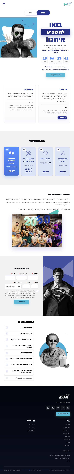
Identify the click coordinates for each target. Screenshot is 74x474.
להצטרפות (67, 445)
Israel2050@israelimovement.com (59, 455)
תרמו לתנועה (63, 414)
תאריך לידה (17, 282)
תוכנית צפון (32, 427)
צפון (30, 13)
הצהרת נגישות (17, 470)
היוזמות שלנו (66, 427)
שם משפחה (23, 273)
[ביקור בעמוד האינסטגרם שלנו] (68, 408)
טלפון (36, 282)
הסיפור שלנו (67, 439)
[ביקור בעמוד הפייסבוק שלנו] (63, 408)
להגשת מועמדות (55, 75)
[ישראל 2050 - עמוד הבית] (68, 4)
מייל (28, 282)
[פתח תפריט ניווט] (4, 4)
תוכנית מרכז (32, 424)
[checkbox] (21, 294)
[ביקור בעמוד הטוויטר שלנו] (58, 408)
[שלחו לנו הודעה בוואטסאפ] (48, 408)
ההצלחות (67, 436)
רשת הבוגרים (66, 430)
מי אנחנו (68, 424)
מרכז (43, 13)
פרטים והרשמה (31, 430)
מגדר (13, 273)
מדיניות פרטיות (7, 470)
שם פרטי (35, 273)
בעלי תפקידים (66, 433)
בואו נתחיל (21, 302)
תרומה (68, 442)
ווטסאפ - (62, 458)
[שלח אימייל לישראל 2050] (53, 408)
